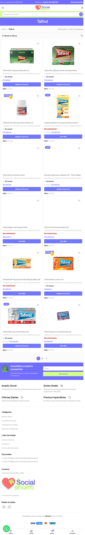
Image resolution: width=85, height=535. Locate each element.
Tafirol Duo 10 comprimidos (14, 175)
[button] (22, 84)
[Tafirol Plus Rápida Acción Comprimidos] (63, 54)
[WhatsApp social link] (9, 507)
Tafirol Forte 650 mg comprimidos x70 (18, 123)
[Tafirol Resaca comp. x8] (63, 263)
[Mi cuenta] (82, 8)
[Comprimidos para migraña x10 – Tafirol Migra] (63, 159)
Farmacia (23, 73)
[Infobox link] (22, 371)
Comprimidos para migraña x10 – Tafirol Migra (62, 175)
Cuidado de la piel (9, 421)
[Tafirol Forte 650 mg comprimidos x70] (22, 107)
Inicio (4, 29)
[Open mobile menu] (3, 8)
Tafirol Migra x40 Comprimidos (15, 227)
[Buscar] (81, 14)
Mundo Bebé (7, 416)
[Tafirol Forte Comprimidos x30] (63, 211)
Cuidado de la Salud (11, 73)
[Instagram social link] (4, 507)
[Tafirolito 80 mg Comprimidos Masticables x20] (22, 263)
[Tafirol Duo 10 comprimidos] (22, 159)
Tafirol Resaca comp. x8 (53, 279)
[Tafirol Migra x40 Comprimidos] (22, 211)
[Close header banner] (82, 2)
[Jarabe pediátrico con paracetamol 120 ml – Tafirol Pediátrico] (63, 107)
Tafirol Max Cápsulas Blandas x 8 (16, 70)
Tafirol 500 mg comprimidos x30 (16, 332)
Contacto (5, 444)
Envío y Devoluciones (10, 448)
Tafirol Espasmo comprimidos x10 (57, 332)
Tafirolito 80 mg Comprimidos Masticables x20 (21, 279)
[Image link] (18, 483)
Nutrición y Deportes (10, 429)
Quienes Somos (8, 440)
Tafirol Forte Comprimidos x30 (56, 227)
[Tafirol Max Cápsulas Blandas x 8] (22, 54)
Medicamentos (34, 73)
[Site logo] (42, 7)
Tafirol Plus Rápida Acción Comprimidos (60, 70)
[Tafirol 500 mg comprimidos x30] (22, 316)
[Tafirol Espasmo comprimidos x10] (63, 316)
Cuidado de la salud (10, 425)
